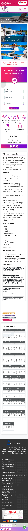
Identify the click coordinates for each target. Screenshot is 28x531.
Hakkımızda (5, 499)
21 (9, 336)
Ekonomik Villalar (6, 488)
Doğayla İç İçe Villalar (9, 317)
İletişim (3, 508)
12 (6, 335)
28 (9, 337)
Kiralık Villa (11, 21)
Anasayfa (3, 21)
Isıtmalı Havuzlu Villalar (7, 489)
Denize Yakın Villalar (6, 485)
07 (9, 334)
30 (9, 349)
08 (11, 334)
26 (6, 337)
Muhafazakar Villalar (8, 313)
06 (8, 334)
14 (9, 335)
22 (11, 336)
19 (6, 336)
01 (3, 368)
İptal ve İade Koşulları (7, 502)
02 (14, 346)
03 (3, 334)
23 (9, 348)
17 (3, 336)
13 (8, 335)
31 (3, 338)
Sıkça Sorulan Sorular (7, 505)
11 (21, 334)
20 (8, 336)
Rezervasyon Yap (6, 525)
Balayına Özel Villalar (9, 315)
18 (21, 335)
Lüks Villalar (5, 494)
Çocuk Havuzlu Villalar (7, 482)
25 (21, 336)
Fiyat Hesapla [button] (14, 108)
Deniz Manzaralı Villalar (7, 483)
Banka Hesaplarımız (6, 507)
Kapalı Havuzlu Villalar (7, 492)
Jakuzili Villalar (7, 319)
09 (9, 346)
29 (11, 337)
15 (11, 335)
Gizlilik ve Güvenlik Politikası (8, 501)
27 (8, 337)
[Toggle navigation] (20, 9)
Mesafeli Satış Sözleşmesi (8, 504)
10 (3, 335)
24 (3, 337)
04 (14, 358)
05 (6, 334)
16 (9, 347)
